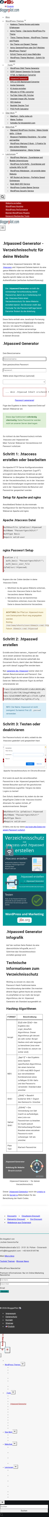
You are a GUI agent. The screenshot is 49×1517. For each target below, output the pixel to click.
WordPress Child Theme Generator (24, 68)
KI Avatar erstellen (18, 89)
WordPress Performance (17, 209)
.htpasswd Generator (19, 78)
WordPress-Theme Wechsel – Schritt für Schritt (27, 59)
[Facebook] (2, 3)
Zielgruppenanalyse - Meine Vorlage (25, 150)
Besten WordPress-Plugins (18, 213)
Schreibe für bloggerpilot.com (22, 123)
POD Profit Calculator (19, 109)
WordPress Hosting (14, 206)
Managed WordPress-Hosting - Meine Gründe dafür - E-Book (29, 132)
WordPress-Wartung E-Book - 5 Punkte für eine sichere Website (28, 145)
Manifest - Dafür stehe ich (21, 116)
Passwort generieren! (24, 400)
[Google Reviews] (12, 3)
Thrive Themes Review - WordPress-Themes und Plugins (29, 39)
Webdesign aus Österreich (19, 1222)
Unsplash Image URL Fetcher (22, 99)
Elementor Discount (16, 1219)
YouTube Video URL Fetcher (22, 95)
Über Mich (8, 1432)
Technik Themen (7, 1261)
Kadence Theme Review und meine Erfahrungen (24, 26)
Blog (8, 17)
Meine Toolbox (16, 119)
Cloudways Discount (31, 1216)
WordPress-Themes (12, 1365)
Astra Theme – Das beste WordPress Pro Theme (27, 32)
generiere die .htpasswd (17, 671)
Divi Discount (36, 1219)
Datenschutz (11, 1316)
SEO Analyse (15, 102)
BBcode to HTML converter (22, 92)
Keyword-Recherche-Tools (17, 216)
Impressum (11, 1313)
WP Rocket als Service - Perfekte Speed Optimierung (27, 179)
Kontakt (9, 1320)
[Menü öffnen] (2, 228)
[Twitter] (5, 3)
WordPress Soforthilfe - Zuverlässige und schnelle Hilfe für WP (27, 166)
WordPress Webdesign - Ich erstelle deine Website (28, 172)
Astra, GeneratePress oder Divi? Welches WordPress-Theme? (27, 49)
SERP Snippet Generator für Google (25, 72)
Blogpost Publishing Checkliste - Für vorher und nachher (28, 138)
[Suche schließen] (2, 1502)
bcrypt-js (14, 1195)
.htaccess (7, 267)
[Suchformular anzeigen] (2, 197)
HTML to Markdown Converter (23, 75)
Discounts (12, 1216)
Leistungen (9, 1467)
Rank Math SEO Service (20, 184)
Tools (8, 1393)
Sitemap (9, 1323)
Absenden (4, 1291)
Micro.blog (9, 1256)
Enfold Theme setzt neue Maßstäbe (25, 54)
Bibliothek (8, 1444)
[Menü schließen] (0, 1355)
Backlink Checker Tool (19, 105)
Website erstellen (13, 203)
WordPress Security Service (22, 191)
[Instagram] (9, 3)
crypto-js (41, 1191)
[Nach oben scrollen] (2, 1350)
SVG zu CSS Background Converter (24, 82)
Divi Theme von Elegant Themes (23, 44)
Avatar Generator (17, 85)
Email (2, 1288)
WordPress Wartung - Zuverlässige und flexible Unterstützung (26, 159)
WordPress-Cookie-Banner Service (24, 187)
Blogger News (22, 1261)
